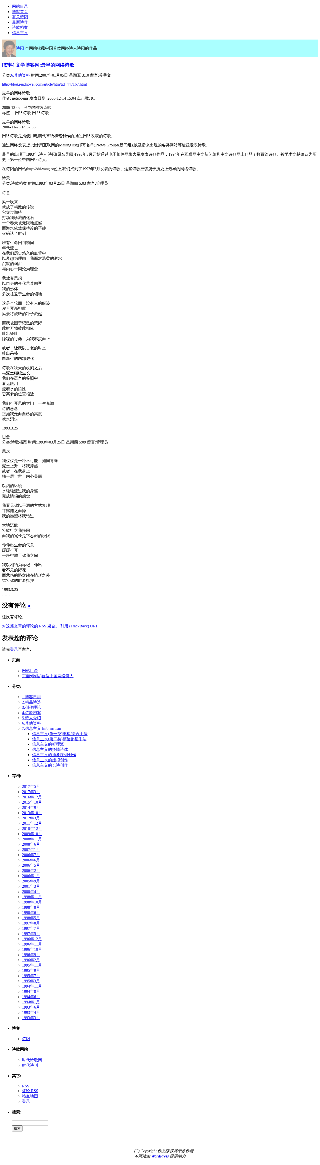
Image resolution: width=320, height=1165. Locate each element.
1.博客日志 (31, 697)
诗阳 (20, 48)
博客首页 (20, 12)
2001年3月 (31, 886)
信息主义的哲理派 (48, 744)
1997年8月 (31, 923)
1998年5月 (31, 918)
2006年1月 (31, 876)
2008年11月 (32, 839)
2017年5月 (31, 786)
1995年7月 (31, 976)
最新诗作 (20, 22)
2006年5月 (31, 865)
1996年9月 (31, 955)
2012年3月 (31, 818)
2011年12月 (32, 823)
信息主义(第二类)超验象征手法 (59, 739)
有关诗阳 (20, 17)
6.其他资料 (20, 75)
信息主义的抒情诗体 (50, 749)
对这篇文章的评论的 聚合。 (30, 626)
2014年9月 (31, 807)
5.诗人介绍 (31, 718)
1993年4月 (31, 1012)
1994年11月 (32, 986)
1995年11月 (32, 965)
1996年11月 (32, 944)
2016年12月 (32, 797)
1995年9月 (31, 970)
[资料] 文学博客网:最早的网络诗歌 (40, 65)
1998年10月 (32, 902)
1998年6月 (31, 912)
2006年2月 (31, 870)
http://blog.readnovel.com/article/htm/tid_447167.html (44, 84)
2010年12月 (32, 828)
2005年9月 (31, 881)
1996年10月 (32, 949)
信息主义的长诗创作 (50, 765)
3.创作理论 (31, 707)
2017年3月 (31, 792)
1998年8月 (31, 907)
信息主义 (20, 33)
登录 (14, 649)
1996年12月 (32, 939)
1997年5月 (31, 933)
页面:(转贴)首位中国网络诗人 (48, 676)
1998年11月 (32, 897)
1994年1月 (31, 1002)
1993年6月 (31, 1007)
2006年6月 (31, 860)
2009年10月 (32, 834)
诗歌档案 (20, 27)
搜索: (16, 1112)
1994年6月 (31, 997)
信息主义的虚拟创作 (50, 760)
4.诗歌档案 (31, 713)
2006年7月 (31, 855)
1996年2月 (31, 960)
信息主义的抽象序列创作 (54, 755)
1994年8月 (31, 991)
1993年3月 (31, 1018)
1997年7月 (31, 928)
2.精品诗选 (31, 702)
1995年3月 (31, 981)
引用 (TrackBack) (78, 626)
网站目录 (20, 6)
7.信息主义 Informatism (41, 728)
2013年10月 (32, 813)
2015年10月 (32, 802)
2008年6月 (31, 844)
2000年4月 (31, 891)
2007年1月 (31, 849)
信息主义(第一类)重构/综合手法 (60, 734)
